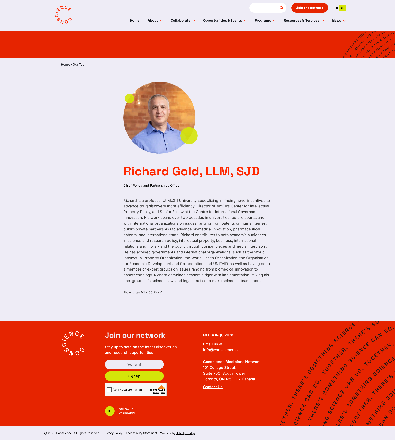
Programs (263, 20)
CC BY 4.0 (155, 292)
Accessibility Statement (141, 433)
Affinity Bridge (185, 433)
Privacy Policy (112, 433)
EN (342, 7)
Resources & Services (301, 20)
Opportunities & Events (222, 20)
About (153, 20)
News (336, 20)
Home (134, 20)
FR (336, 7)
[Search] (281, 8)
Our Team (80, 64)
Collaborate (181, 20)
